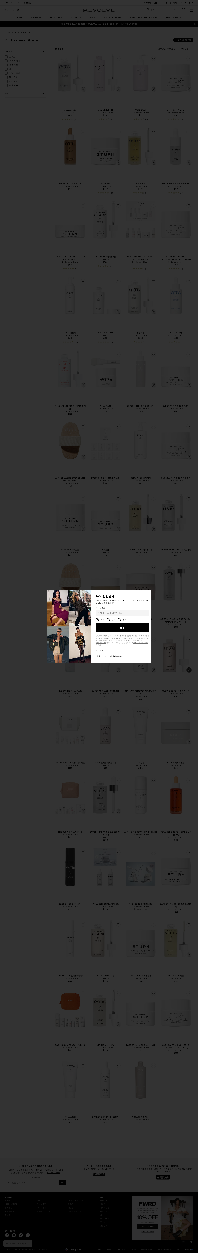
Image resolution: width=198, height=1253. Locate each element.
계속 (122, 628)
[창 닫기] (149, 592)
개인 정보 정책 (101, 643)
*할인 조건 (99, 651)
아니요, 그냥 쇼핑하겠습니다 (109, 656)
